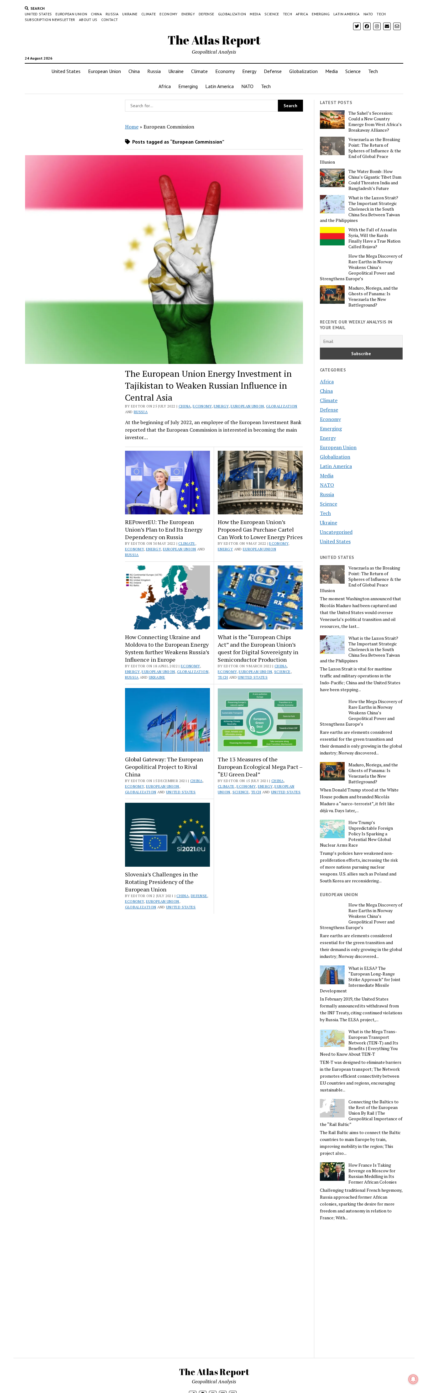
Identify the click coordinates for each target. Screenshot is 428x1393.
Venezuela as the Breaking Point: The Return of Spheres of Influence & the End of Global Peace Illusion (360, 151)
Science (271, 14)
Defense (206, 14)
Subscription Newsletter (50, 19)
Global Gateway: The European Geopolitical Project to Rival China (164, 766)
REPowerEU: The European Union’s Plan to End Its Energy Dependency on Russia (163, 529)
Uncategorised (336, 531)
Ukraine (130, 14)
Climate (148, 14)
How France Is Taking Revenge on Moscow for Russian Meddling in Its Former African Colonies (372, 1173)
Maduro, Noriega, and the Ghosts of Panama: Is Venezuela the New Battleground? (373, 296)
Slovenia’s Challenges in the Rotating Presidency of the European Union (161, 881)
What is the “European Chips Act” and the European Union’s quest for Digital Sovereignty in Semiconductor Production (258, 648)
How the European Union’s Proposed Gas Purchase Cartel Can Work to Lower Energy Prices (260, 529)
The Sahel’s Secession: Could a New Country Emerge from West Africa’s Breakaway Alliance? (375, 121)
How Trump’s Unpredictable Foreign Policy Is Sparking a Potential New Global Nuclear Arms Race (356, 834)
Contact (109, 19)
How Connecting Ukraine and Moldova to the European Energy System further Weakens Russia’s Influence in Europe (167, 648)
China (96, 14)
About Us (88, 19)
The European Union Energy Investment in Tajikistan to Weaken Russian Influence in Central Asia (208, 385)
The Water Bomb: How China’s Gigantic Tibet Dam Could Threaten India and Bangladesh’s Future (374, 180)
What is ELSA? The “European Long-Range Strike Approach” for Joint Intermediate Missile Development (360, 979)
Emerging (321, 14)
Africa (302, 14)
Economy (168, 14)
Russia (112, 14)
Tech (287, 14)
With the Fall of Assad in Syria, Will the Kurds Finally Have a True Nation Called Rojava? (374, 238)
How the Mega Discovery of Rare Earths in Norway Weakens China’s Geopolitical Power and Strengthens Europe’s (361, 267)
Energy (188, 14)
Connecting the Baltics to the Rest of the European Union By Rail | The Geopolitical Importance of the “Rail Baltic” (361, 1113)
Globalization (232, 14)
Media (255, 14)
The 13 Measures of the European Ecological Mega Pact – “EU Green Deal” (260, 766)
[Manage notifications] (413, 1379)
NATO (368, 14)
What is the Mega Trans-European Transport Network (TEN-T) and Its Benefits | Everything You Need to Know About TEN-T (359, 1043)
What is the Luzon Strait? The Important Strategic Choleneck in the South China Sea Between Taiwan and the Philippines (360, 209)
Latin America (346, 14)
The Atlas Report (214, 40)
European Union (71, 14)
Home (131, 126)
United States (38, 14)
